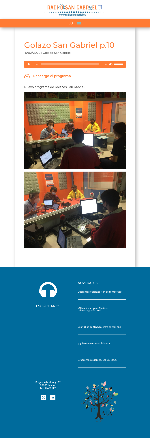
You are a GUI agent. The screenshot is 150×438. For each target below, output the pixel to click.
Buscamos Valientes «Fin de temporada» (100, 291)
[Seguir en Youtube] (52, 397)
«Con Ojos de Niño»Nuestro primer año (99, 327)
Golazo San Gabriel (57, 53)
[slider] (119, 64)
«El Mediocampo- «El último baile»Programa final (93, 309)
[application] (75, 64)
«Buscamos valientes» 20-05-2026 (97, 360)
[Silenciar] (111, 64)
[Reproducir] (29, 64)
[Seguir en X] (43, 397)
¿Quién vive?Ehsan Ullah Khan (94, 343)
